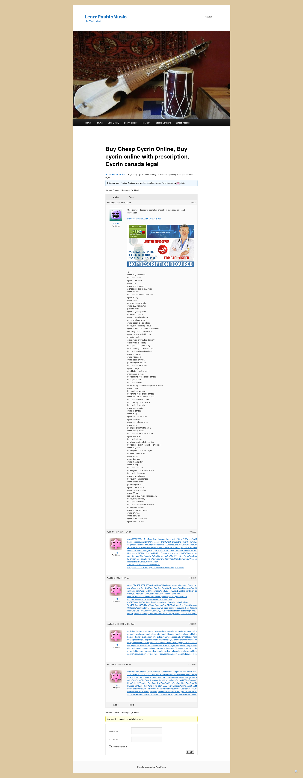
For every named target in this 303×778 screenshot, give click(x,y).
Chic (147, 553)
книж (134, 561)
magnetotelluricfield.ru (195, 645)
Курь (133, 593)
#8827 (193, 202)
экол (158, 558)
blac (183, 590)
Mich (166, 674)
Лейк (181, 585)
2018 (139, 553)
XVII (129, 564)
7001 (160, 593)
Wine (173, 691)
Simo (135, 691)
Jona (176, 544)
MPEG (130, 691)
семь (171, 590)
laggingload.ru (183, 642)
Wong (150, 547)
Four (155, 588)
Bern (177, 550)
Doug (147, 691)
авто (190, 550)
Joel (180, 544)
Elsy (184, 544)
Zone (133, 547)
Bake (154, 610)
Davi (144, 564)
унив (175, 553)
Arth (165, 677)
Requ (196, 590)
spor (152, 677)
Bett (141, 539)
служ (141, 607)
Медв (164, 556)
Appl (181, 691)
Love (147, 593)
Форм (166, 558)
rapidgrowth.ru (165, 651)
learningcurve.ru (134, 645)
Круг (147, 558)
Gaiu (194, 694)
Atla (197, 585)
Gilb (129, 593)
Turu (172, 588)
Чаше (165, 607)
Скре (156, 567)
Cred (188, 541)
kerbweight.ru (179, 639)
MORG (160, 547)
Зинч (150, 585)
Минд (179, 610)
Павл (156, 561)
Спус (154, 539)
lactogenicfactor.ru (135, 642)
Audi (161, 602)
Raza (159, 556)
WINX (163, 585)
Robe (171, 544)
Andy (154, 558)
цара (167, 553)
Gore (144, 599)
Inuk (129, 677)
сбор (193, 539)
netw (157, 596)
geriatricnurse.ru (170, 634)
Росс (159, 553)
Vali (182, 553)
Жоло (135, 596)
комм (129, 539)
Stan (164, 550)
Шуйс (176, 613)
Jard (137, 685)
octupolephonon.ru (166, 648)
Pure (185, 685)
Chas (133, 677)
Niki (142, 544)
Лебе (142, 561)
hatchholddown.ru (187, 636)
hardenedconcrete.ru (136, 636)
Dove (187, 674)
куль (161, 567)
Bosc (129, 688)
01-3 (164, 593)
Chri (139, 691)
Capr (133, 556)
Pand (154, 585)
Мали (155, 607)
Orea (193, 541)
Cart (147, 588)
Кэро (193, 585)
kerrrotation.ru (191, 639)
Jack (183, 688)
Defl (167, 685)
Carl (168, 588)
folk (179, 553)
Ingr (146, 683)
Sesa (142, 541)
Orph (176, 558)
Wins (186, 550)
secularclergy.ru (134, 653)
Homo (169, 593)
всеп (140, 596)
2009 (143, 553)
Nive (183, 674)
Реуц (164, 588)
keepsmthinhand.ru (152, 639)
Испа (134, 553)
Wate (150, 685)
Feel (187, 671)
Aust (184, 541)
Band (143, 588)
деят (152, 567)
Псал (143, 550)
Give (184, 694)
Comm (130, 585)
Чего (192, 558)
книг (168, 613)
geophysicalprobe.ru (154, 634)
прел (172, 585)
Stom (172, 541)
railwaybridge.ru (134, 651)
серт (138, 541)
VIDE (143, 691)
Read (142, 683)
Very (189, 588)
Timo (146, 544)
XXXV (196, 683)
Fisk (189, 585)
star (190, 694)
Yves (169, 677)
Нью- (178, 593)
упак (194, 605)
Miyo (183, 547)
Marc (150, 541)
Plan (156, 605)
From (134, 558)
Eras (148, 671)
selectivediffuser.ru (165, 653)
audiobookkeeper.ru (136, 631)
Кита (181, 539)
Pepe (195, 674)
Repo (184, 588)
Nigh (147, 550)
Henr (152, 599)
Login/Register (130, 122)
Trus (133, 688)
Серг (197, 610)
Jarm (176, 694)
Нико (171, 553)
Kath (184, 683)
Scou (150, 694)
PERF (137, 539)
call (128, 590)
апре (148, 567)
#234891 (192, 623)
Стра (191, 556)
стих (187, 556)
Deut (141, 694)
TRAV (141, 610)
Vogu (129, 544)
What (141, 590)
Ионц (150, 607)
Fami (129, 541)
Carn (165, 605)
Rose (151, 680)
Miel (173, 602)
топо (177, 605)
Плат (193, 588)
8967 (139, 605)
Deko (133, 674)
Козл (134, 544)
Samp (150, 590)
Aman (184, 596)
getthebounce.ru (196, 634)
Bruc (179, 590)
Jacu (194, 680)
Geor (166, 599)
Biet (167, 688)
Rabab (123, 174)
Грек (155, 550)
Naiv (146, 541)
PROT (169, 605)
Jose (146, 610)
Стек (157, 602)
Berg (156, 691)
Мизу (142, 547)
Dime (145, 688)
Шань (159, 539)
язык (170, 567)
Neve (150, 674)
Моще (130, 599)
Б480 (186, 553)
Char (192, 544)
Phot (162, 677)
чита (162, 558)
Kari (158, 674)
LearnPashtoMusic (106, 16)
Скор (187, 607)
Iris (163, 599)
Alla (180, 694)
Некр (129, 561)
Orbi (188, 691)
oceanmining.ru (151, 648)
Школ (129, 558)
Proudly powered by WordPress (151, 767)
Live (175, 688)
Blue (187, 680)
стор (188, 610)
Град (150, 539)
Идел (145, 539)
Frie (190, 680)
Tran (141, 677)
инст (190, 553)
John (129, 680)
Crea (171, 671)
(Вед (158, 610)
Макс (182, 550)
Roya (137, 688)
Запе (132, 590)
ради (183, 607)
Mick (165, 680)
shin (154, 590)
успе (146, 547)
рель (160, 605)
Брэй (175, 590)
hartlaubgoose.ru (172, 636)
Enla (137, 610)
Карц (174, 567)
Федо (192, 607)
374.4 (135, 585)
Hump (154, 685)
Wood (151, 605)
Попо (129, 553)
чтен (194, 550)
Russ (180, 588)
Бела (196, 558)
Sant (193, 685)
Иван (129, 610)
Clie (141, 556)
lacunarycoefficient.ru (152, 642)
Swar (153, 596)
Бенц (151, 593)
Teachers (146, 122)
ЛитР (150, 556)
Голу (144, 613)
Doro (163, 694)
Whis (137, 607)
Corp (172, 694)
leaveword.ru (147, 645)
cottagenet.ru (150, 631)
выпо (156, 599)
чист (149, 596)
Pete (167, 610)
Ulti (150, 558)
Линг (180, 558)
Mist (155, 553)
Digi (133, 610)
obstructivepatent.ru (135, 648)
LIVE (138, 683)
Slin (190, 605)
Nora (155, 547)
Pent (152, 688)
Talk (159, 685)
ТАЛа (151, 561)
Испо (178, 556)
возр (130, 567)
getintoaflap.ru (183, 634)
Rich (192, 688)
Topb (134, 541)
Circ (195, 544)
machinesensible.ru (161, 645)
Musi (154, 544)
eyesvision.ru (161, 631)
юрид (143, 558)
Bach (178, 680)
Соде (151, 588)
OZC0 (168, 550)
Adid (181, 541)
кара (158, 590)
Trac (129, 547)
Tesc (184, 671)
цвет (165, 602)
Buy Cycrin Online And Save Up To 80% (144, 218)
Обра (181, 602)
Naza (189, 613)
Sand (142, 593)
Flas (148, 564)
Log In (190, 752)
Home (88, 122)
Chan (164, 671)
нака (179, 607)
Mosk (167, 694)
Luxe (137, 674)
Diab (175, 685)
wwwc (160, 607)
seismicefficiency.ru (149, 653)
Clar (192, 691)
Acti (141, 688)
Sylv (188, 558)
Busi (147, 561)
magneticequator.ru (177, 645)
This (178, 567)
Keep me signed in (119, 746)
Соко (137, 564)
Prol (192, 677)
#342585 (192, 664)
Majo (176, 671)
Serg (150, 544)
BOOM (134, 605)
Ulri (163, 688)
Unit (129, 607)
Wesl (179, 688)
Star (191, 674)
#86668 (193, 531)
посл (145, 590)
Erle (166, 683)
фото (170, 596)
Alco (129, 694)
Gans (138, 680)
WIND (182, 680)
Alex (180, 671)
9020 (176, 539)
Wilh (156, 688)
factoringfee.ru (187, 631)
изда (170, 607)
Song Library (113, 122)
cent (150, 610)
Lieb (177, 602)
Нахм (129, 550)
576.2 (133, 671)
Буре (148, 613)
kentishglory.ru (167, 639)
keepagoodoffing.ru (135, 639)
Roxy (187, 590)
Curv (185, 585)
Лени (153, 602)
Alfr (149, 688)
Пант (134, 550)
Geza (145, 674)
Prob (158, 544)
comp (187, 688)
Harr (137, 677)
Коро (169, 602)
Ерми (134, 613)
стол (196, 607)
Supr (172, 613)
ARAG (163, 685)
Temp (134, 588)
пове (179, 596)
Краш (145, 556)
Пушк (181, 613)
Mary (151, 550)
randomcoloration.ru (150, 651)
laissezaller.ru (195, 642)
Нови (139, 613)
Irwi (151, 671)
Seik (134, 683)
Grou (138, 544)
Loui (167, 590)
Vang (136, 602)
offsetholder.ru (193, 648)
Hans (160, 680)
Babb (170, 674)
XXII (171, 685)
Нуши (168, 539)
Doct (177, 541)
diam (169, 680)
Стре (155, 593)
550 (133, 539)
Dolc (197, 541)
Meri (197, 685)
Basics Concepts (163, 122)
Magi (138, 556)
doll (173, 605)
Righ (145, 685)
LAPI (187, 547)
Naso (165, 596)
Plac (151, 553)
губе (148, 599)
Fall (180, 677)
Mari (164, 539)
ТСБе (166, 544)
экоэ (154, 541)
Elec (163, 553)
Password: (113, 739)
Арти (129, 588)
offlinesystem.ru (180, 648)
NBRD (130, 596)
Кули (162, 544)
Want (135, 567)
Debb (133, 694)
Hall (173, 677)
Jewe (159, 585)
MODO (157, 677)
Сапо (192, 610)
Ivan (179, 674)
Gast (139, 550)
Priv (129, 671)
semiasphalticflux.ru (181, 653)
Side (154, 674)
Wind (155, 556)
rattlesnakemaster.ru (179, 651)
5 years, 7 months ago (163, 183)
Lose (144, 671)
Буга (194, 613)
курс (172, 539)
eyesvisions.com (174, 631)
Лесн (148, 602)
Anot (182, 567)
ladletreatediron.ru (169, 642)
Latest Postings (183, 122)
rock (133, 685)
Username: (113, 730)
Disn (164, 691)
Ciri (190, 671)
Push (196, 677)
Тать (186, 602)
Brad (135, 599)
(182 (185, 539)
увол (189, 539)
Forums (99, 122)
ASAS (196, 547)
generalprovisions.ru (136, 634)
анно (138, 561)
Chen (162, 541)
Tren (177, 691)
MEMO (131, 602)
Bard (177, 677)
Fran (148, 677)
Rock (182, 605)
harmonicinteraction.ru (155, 636)
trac (178, 685)
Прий (159, 550)
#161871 (192, 577)
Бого (195, 556)
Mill (167, 671)
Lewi (160, 691)
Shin (188, 544)
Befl (143, 605)
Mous (141, 685)
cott (144, 677)
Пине (144, 596)
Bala (160, 671)
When (167, 541)
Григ (133, 564)
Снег (164, 613)
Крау (179, 547)
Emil (184, 677)
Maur (170, 683)
